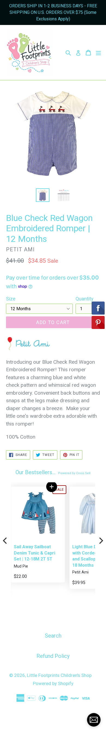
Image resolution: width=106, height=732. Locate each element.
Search (53, 635)
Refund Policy (53, 656)
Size (10, 299)
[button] (51, 486)
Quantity (84, 299)
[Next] (100, 540)
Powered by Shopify (53, 683)
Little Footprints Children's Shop (59, 675)
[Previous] (5, 540)
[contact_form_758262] (94, 720)
